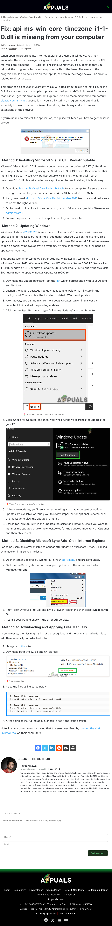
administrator (14, 212)
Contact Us (69, 894)
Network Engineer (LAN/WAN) (33, 769)
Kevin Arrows (8, 45)
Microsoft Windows (19, 17)
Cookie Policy (53, 890)
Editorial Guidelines (98, 890)
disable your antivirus (14, 100)
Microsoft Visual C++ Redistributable (41, 188)
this (23, 646)
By (2, 45)
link (58, 280)
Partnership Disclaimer (49, 894)
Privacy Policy (36, 890)
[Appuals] (56, 6)
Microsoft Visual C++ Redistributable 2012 (51, 198)
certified (12, 49)
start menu (68, 559)
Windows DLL (36, 17)
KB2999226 (30, 232)
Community (20, 890)
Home (6, 17)
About (7, 890)
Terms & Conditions (74, 890)
